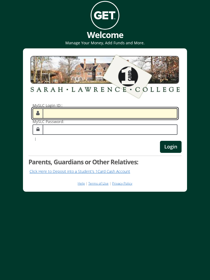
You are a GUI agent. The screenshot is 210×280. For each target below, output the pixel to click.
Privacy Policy (122, 183)
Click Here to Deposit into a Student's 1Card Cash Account (80, 171)
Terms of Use (98, 183)
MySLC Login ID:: (48, 105)
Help (81, 183)
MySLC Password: (48, 121)
